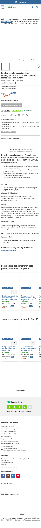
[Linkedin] (13, 476)
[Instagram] (8, 476)
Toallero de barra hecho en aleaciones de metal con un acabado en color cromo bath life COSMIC (28, 348)
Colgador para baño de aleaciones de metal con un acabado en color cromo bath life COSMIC (9, 348)
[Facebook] (3, 476)
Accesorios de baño (13, 19)
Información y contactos (8, 250)
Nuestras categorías (7, 446)
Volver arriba (20, 390)
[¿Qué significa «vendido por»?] (16, 83)
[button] (39, 67)
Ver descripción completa (8, 132)
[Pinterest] (18, 476)
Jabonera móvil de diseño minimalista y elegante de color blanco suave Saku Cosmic (28, 298)
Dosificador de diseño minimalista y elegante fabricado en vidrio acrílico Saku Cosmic (10, 298)
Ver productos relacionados (11, 105)
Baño (2, 19)
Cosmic (8, 80)
